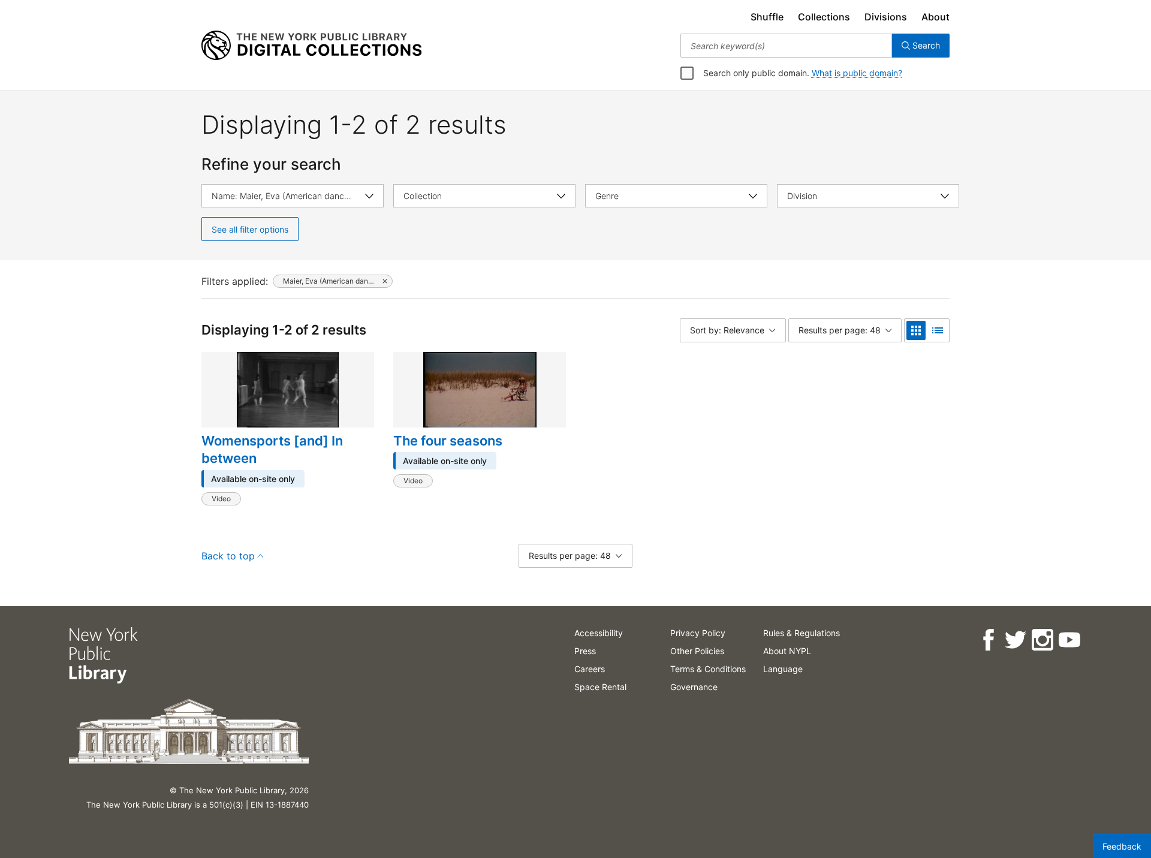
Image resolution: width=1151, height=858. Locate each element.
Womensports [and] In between (272, 449)
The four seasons (447, 440)
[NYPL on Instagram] (1041, 640)
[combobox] (786, 46)
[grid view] (916, 330)
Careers (589, 669)
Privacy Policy (697, 633)
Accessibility (598, 633)
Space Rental (600, 687)
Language (783, 669)
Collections (824, 17)
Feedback (1121, 846)
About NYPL (787, 651)
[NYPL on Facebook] (987, 640)
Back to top (228, 556)
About (935, 17)
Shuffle (767, 17)
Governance (694, 687)
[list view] (937, 330)
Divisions (885, 17)
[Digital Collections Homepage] (311, 46)
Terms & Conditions (708, 669)
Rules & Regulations (801, 633)
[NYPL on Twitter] (1014, 640)
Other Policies (697, 651)
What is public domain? (857, 73)
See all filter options (250, 229)
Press (585, 651)
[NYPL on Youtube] (1068, 640)
